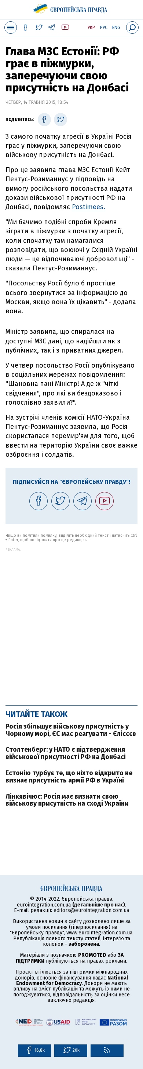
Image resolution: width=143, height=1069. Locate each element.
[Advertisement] (71, 622)
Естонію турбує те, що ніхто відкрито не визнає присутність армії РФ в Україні (69, 776)
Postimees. (88, 207)
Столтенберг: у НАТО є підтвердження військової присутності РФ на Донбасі (66, 753)
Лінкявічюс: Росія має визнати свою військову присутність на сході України (67, 800)
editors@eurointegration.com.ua (91, 910)
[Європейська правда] (71, 7)
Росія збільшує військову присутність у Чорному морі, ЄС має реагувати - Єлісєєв (71, 730)
